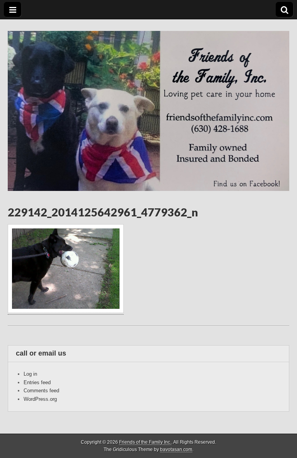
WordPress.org (40, 399)
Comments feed (41, 390)
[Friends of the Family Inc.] (148, 105)
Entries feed (37, 382)
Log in (30, 374)
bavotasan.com (176, 449)
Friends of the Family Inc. (145, 442)
